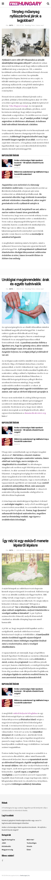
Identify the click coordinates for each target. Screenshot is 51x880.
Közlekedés (6, 846)
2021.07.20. (20, 25)
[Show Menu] (3, 3)
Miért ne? (30, 840)
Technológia (31, 843)
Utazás (29, 846)
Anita (11, 25)
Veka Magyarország (18, 106)
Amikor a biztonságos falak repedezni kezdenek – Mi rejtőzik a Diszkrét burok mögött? (29, 162)
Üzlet (29, 850)
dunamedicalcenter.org (35, 413)
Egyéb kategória (8, 840)
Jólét (4, 843)
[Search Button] (48, 3)
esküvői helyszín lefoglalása (25, 713)
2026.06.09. (17, 177)
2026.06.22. (17, 168)
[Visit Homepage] (25, 3)
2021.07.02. (20, 289)
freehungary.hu (25, 875)
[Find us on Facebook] (2, 860)
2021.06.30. (20, 550)
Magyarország (7, 850)
